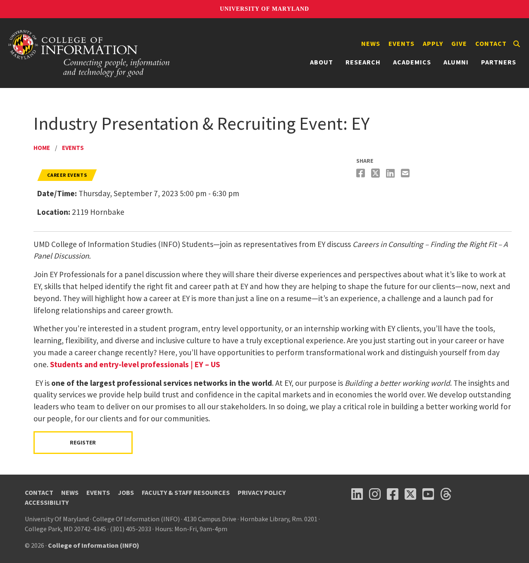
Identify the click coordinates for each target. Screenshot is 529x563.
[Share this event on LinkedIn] (391, 173)
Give (459, 43)
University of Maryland (264, 9)
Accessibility (47, 502)
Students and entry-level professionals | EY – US (135, 364)
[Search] (516, 43)
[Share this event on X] (376, 173)
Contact (491, 43)
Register (83, 442)
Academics (412, 62)
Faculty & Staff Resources (186, 492)
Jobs (126, 492)
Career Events (67, 175)
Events (401, 43)
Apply (433, 43)
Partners (498, 62)
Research (363, 62)
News (370, 43)
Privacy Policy (262, 492)
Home (41, 148)
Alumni (456, 62)
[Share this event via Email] (406, 173)
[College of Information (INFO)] (89, 53)
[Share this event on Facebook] (361, 173)
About (321, 62)
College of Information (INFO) (93, 545)
